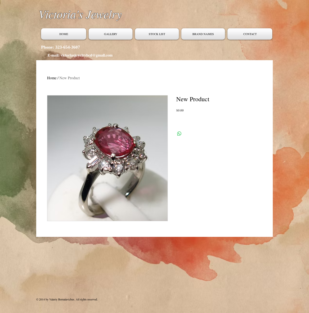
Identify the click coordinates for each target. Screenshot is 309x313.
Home (51, 77)
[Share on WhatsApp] (179, 134)
